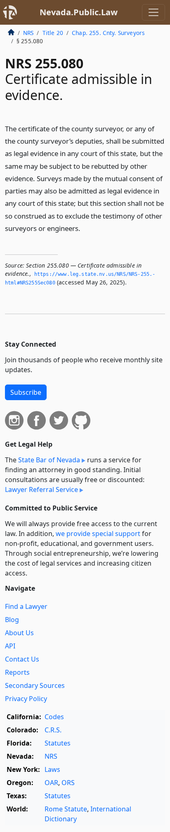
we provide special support (98, 533)
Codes (54, 716)
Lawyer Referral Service (41, 489)
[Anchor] (85, 227)
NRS (28, 33)
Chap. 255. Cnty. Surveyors (108, 33)
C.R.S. (53, 729)
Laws (52, 769)
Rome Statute (66, 808)
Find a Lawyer (26, 606)
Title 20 (52, 33)
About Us (19, 632)
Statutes (58, 743)
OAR (51, 782)
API (10, 645)
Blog (12, 619)
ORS (68, 782)
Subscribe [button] (25, 392)
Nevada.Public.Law (79, 12)
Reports (17, 672)
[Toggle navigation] (153, 12)
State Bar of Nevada (49, 459)
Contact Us (22, 659)
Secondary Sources (35, 685)
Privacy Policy (26, 698)
